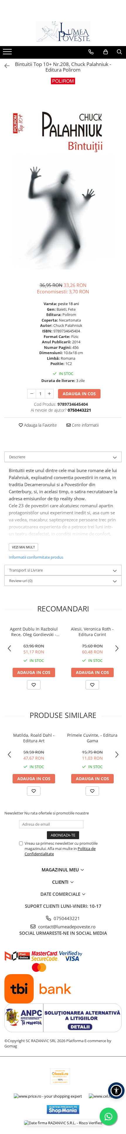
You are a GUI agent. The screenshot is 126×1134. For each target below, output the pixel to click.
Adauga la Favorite (40, 425)
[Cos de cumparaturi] (105, 52)
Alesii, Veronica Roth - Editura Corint (92, 631)
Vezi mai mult (23, 547)
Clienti (61, 882)
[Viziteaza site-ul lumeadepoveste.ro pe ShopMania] (63, 1109)
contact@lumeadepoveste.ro (66, 926)
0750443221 (66, 918)
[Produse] (8, 53)
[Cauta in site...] (119, 52)
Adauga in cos (79, 393)
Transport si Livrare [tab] (26, 570)
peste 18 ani (68, 303)
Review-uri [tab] (21, 580)
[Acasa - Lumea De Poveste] (63, 31)
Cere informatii (85, 425)
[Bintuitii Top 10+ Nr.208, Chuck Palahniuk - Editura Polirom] (63, 182)
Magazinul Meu (61, 870)
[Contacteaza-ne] (91, 52)
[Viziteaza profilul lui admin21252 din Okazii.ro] (60, 1076)
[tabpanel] (63, 182)
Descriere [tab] (17, 456)
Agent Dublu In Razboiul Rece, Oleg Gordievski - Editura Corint (34, 631)
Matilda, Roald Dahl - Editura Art (34, 737)
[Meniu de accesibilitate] (116, 1090)
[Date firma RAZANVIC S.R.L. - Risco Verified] (63, 1123)
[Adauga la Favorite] (33, 684)
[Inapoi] (4, 66)
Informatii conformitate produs (36, 557)
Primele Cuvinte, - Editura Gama (92, 737)
